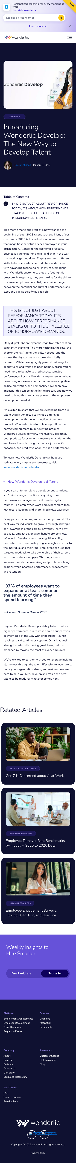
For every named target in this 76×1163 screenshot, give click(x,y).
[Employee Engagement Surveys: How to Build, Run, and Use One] (38, 879)
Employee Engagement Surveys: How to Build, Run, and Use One (31, 913)
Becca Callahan (22, 165)
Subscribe (55, 973)
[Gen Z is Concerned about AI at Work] (38, 744)
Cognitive (45, 1018)
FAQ (6, 1093)
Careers (8, 1060)
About (7, 1056)
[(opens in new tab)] (37, 1133)
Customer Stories (49, 1056)
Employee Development (17, 1023)
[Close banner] (69, 26)
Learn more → (38, 26)
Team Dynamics (12, 1027)
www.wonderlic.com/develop (22, 467)
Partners (8, 1064)
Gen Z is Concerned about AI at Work (35, 775)
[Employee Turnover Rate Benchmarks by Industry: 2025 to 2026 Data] (38, 809)
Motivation (45, 1023)
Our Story (9, 1072)
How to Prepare (12, 1097)
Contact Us (10, 1068)
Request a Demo (13, 1031)
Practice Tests (11, 1101)
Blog (42, 1064)
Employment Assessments (18, 1018)
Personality (46, 1027)
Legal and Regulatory (15, 1077)
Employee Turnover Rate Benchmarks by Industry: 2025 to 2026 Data (35, 843)
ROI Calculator (48, 1060)
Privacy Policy (37, 1153)
